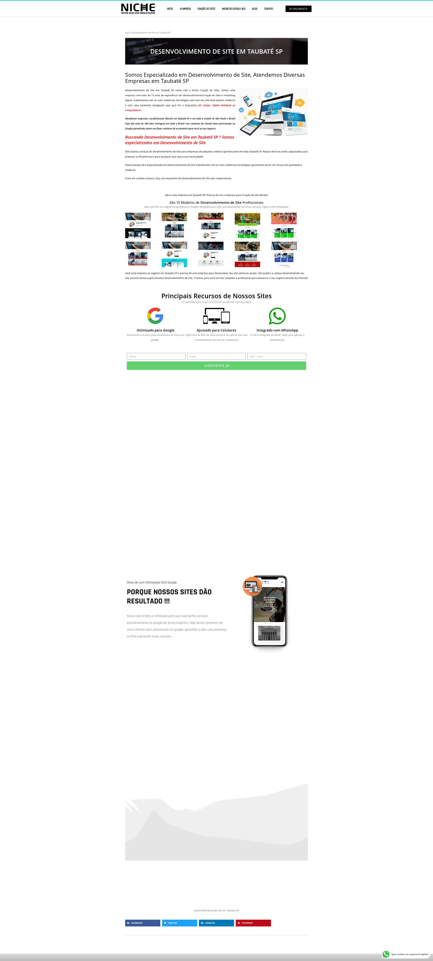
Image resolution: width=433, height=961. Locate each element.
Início (170, 9)
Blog (254, 9)
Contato (268, 9)
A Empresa (185, 9)
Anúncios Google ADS (233, 9)
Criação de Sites (206, 9)
